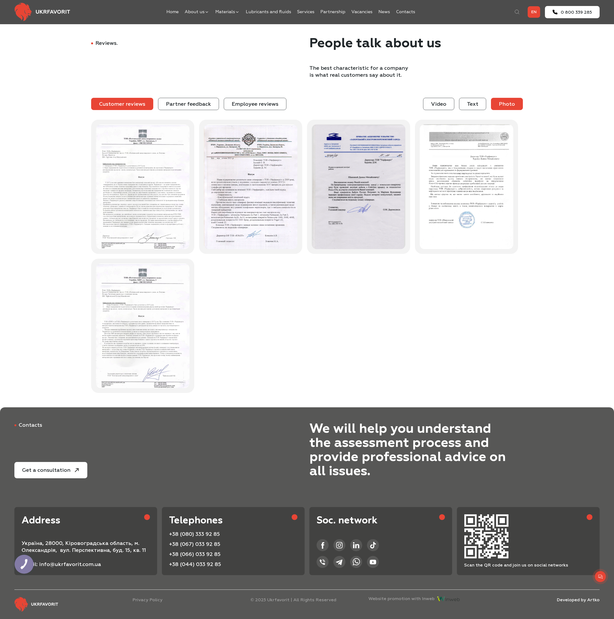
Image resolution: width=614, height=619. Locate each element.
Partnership (332, 12)
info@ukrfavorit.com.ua (70, 564)
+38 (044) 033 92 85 (195, 564)
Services (305, 12)
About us (195, 12)
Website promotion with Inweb (401, 598)
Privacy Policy (147, 600)
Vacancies (361, 12)
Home (172, 12)
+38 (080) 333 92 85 (194, 534)
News (384, 12)
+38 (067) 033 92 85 (194, 544)
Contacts (405, 12)
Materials (225, 12)
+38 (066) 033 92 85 (195, 554)
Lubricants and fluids (268, 12)
